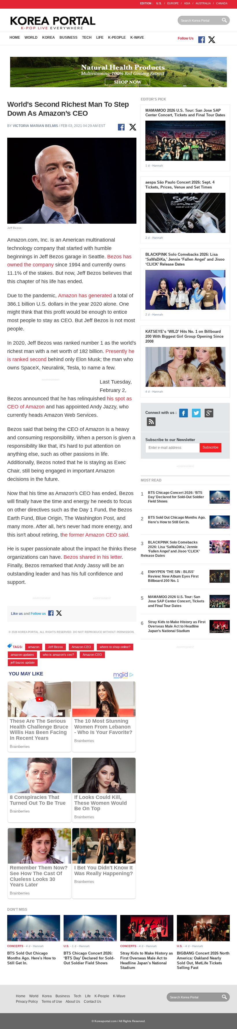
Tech (87, 38)
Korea (48, 38)
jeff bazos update (23, 662)
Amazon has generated (85, 295)
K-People (117, 38)
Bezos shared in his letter (93, 557)
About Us (73, 1002)
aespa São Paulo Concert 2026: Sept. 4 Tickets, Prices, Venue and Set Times (179, 184)
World (31, 38)
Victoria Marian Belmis (35, 126)
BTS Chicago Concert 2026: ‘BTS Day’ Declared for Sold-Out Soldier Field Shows (176, 497)
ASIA (187, 3)
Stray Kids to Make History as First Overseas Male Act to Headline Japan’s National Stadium (176, 626)
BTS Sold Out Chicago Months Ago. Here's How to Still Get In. (176, 520)
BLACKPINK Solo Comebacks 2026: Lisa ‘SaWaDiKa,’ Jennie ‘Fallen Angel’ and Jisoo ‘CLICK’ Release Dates (185, 259)
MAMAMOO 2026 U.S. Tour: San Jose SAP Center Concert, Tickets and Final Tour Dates (185, 112)
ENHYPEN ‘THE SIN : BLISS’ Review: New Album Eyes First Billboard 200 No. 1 (173, 576)
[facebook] (183, 412)
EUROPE (173, 3)
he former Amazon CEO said (95, 535)
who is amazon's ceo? (58, 654)
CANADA (221, 3)
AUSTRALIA (203, 3)
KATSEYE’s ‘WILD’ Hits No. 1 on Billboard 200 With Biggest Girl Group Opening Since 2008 (184, 336)
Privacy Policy (27, 1002)
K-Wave (137, 38)
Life (99, 38)
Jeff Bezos (55, 647)
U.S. (159, 3)
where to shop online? (115, 647)
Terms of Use (52, 1002)
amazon (33, 647)
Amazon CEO (81, 647)
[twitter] (196, 412)
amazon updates (22, 654)
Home (15, 38)
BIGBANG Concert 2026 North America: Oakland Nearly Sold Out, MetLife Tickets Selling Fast (203, 960)
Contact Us (92, 1002)
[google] (209, 412)
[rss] (151, 421)
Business (68, 38)
